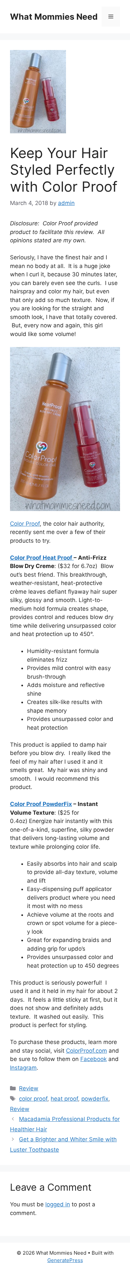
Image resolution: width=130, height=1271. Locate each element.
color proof (33, 1098)
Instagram (23, 1067)
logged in (57, 1204)
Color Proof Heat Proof (42, 557)
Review (28, 1088)
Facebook (93, 1059)
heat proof (64, 1098)
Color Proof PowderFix (41, 804)
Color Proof (25, 523)
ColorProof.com (86, 1050)
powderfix (94, 1098)
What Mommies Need (54, 17)
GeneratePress (65, 1260)
